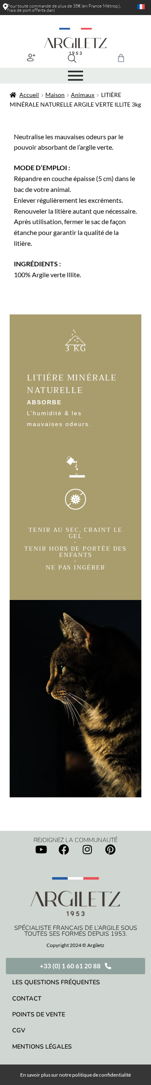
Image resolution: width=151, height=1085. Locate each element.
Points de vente (38, 1014)
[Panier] (121, 58)
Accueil (29, 94)
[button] (31, 57)
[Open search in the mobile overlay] (72, 58)
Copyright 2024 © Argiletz (75, 945)
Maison (55, 94)
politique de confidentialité (101, 1075)
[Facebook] (64, 849)
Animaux (82, 94)
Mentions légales (42, 1046)
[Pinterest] (110, 849)
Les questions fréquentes (56, 982)
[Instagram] (87, 849)
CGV (18, 1030)
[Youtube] (41, 849)
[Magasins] (5, 6)
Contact (27, 998)
